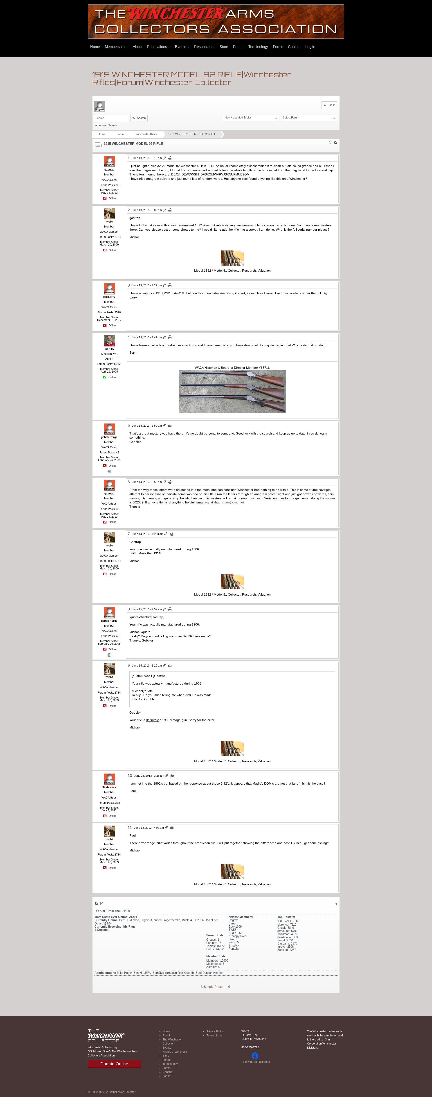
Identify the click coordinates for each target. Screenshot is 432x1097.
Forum (238, 47)
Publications (157, 47)
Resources (203, 47)
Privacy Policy (215, 1031)
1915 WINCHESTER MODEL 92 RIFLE (192, 134)
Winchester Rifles (146, 134)
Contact (294, 47)
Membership (115, 47)
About (137, 47)
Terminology (258, 47)
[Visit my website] (109, 471)
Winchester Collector (122, 1092)
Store (224, 47)
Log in (310, 47)
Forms (278, 47)
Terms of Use (215, 1035)
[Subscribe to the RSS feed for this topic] (335, 142)
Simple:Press (213, 986)
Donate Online (114, 1063)
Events (181, 47)
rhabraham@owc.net (229, 502)
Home (95, 47)
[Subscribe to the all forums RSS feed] (96, 904)
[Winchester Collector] (216, 21)
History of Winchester (176, 1051)
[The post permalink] (164, 158)
